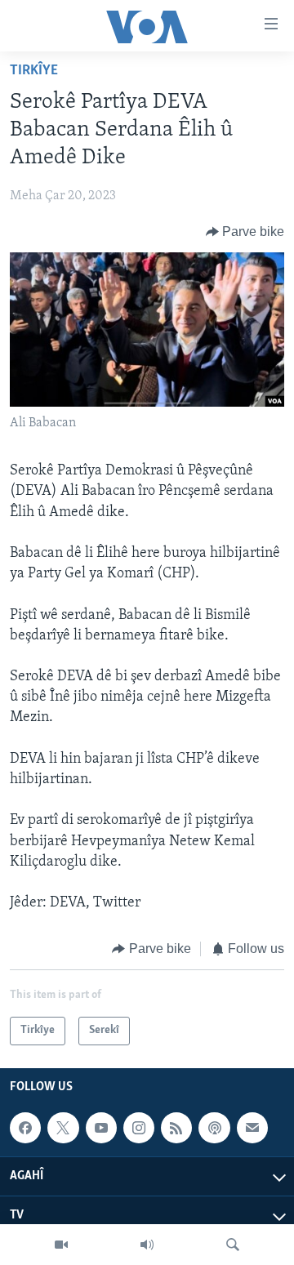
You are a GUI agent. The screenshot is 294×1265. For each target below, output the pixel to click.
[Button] (245, 232)
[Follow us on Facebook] (25, 1127)
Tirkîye (34, 71)
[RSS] (176, 1127)
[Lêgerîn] (232, 1244)
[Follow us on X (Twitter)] (62, 1127)
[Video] (61, 1244)
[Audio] (147, 1244)
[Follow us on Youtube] (101, 1127)
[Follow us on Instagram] (138, 1127)
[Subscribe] (252, 1127)
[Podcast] (213, 1127)
